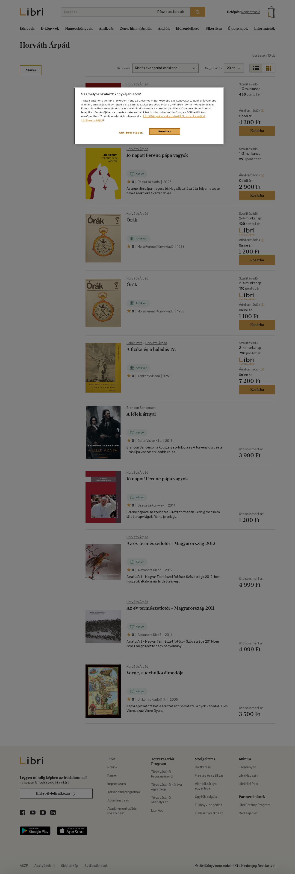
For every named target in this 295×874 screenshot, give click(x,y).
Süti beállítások (131, 132)
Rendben (164, 131)
